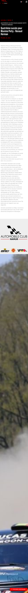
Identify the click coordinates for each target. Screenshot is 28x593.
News (10, 20)
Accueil (3, 20)
